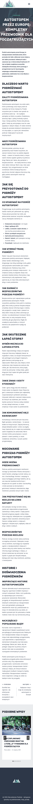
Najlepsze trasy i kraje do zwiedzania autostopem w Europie (24, 690)
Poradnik (16, 15)
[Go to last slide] (5, 738)
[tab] (14, 761)
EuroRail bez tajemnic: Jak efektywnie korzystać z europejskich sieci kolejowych (7, 692)
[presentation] (16, 725)
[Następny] (28, 738)
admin (8, 750)
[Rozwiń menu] (29, 4)
